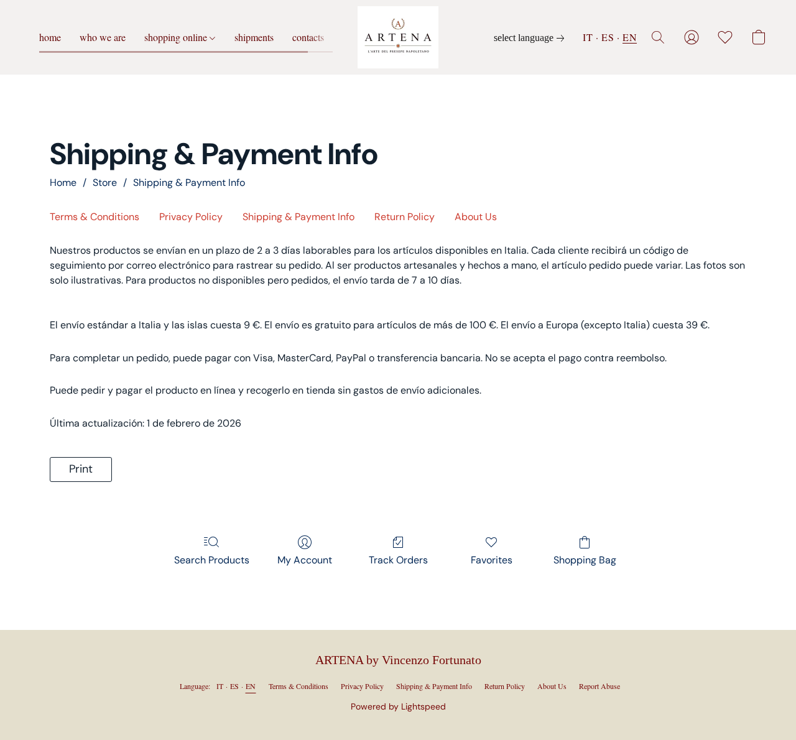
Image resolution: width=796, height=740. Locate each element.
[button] (398, 37)
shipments (254, 37)
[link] (531, 38)
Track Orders (398, 560)
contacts (308, 37)
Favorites (491, 560)
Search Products (211, 560)
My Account (304, 560)
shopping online (177, 37)
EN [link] (251, 686)
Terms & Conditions (94, 216)
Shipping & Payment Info (189, 182)
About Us (476, 216)
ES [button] (607, 37)
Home (63, 182)
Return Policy (404, 216)
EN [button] (629, 37)
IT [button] (588, 37)
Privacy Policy (191, 216)
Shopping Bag (584, 560)
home (50, 37)
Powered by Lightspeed (398, 706)
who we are (103, 37)
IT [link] (220, 686)
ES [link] (234, 686)
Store (105, 182)
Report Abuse (599, 686)
